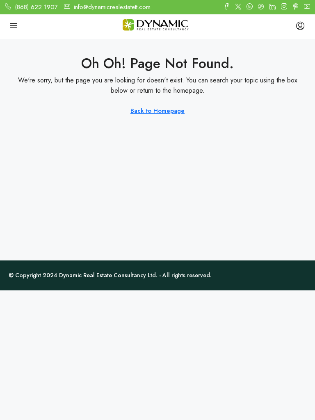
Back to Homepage (157, 110)
